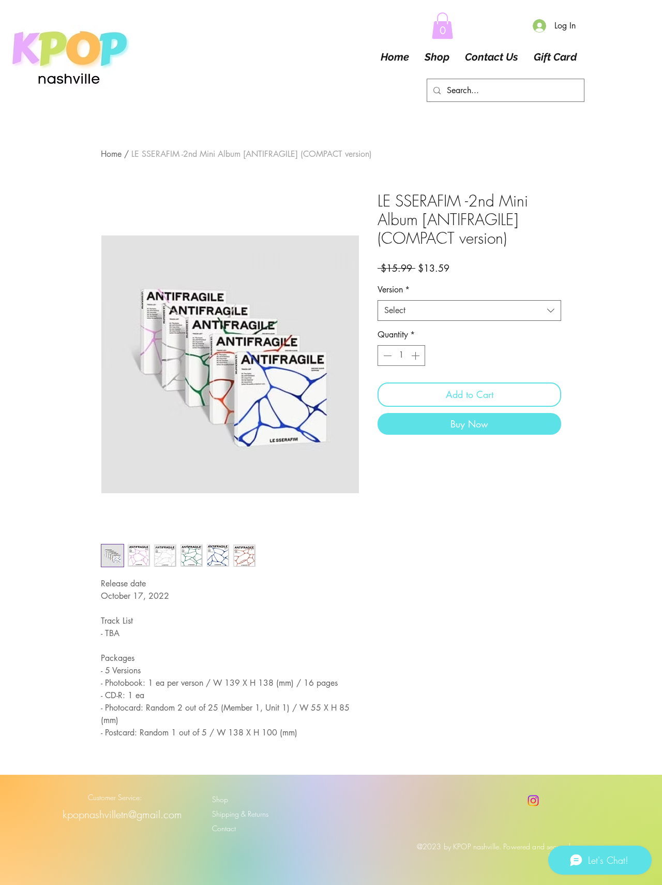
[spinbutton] (401, 355)
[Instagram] (533, 800)
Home (111, 154)
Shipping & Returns (240, 814)
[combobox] (469, 310)
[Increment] (416, 355)
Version (394, 289)
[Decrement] (386, 355)
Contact (224, 828)
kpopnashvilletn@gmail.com (122, 814)
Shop (220, 799)
